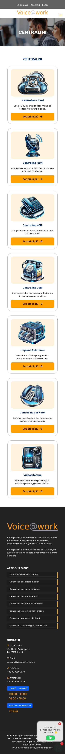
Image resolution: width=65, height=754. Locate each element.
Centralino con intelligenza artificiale (28, 625)
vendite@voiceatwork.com (21, 661)
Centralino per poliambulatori (24, 589)
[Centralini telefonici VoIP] (32, 12)
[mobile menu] (60, 15)
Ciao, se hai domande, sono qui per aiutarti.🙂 (50, 730)
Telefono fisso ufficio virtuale (23, 574)
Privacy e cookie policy (24, 747)
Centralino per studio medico (24, 581)
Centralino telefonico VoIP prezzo (26, 610)
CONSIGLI (35, 5)
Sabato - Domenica (20, 705)
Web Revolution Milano (38, 743)
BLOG (45, 5)
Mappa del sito (45, 747)
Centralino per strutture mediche (26, 603)
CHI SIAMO (22, 5)
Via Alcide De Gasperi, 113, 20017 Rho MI (18, 651)
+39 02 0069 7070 (16, 671)
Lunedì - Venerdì (18, 688)
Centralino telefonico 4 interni (24, 618)
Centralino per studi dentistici (24, 596)
